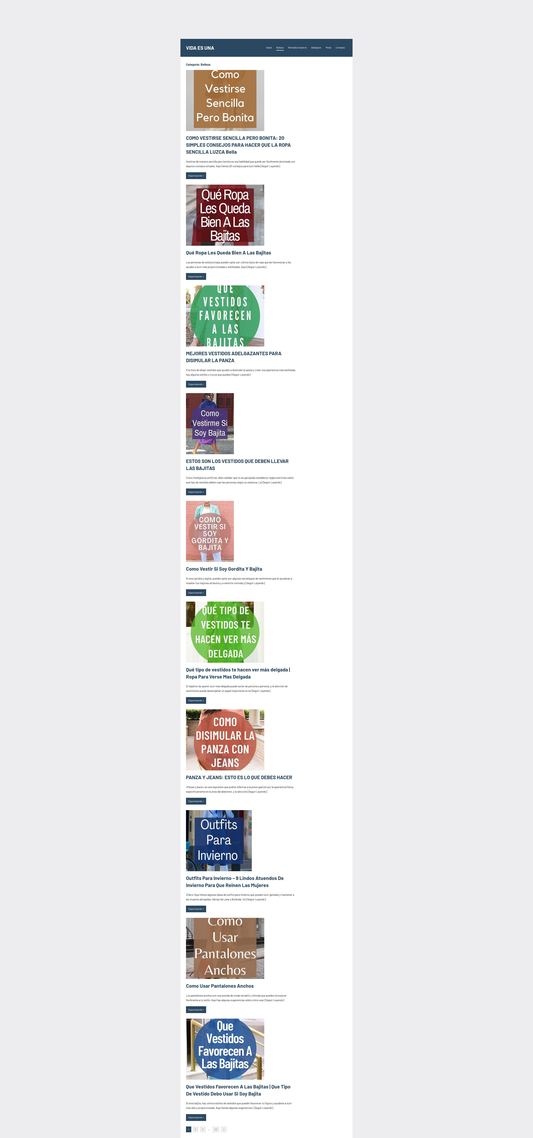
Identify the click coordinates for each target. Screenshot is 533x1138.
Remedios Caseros (297, 47)
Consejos (340, 47)
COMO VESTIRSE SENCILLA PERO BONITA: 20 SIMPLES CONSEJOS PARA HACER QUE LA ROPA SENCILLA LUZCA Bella (238, 145)
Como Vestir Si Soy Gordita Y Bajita (224, 569)
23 (216, 1129)
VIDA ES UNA (200, 48)
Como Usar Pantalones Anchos (220, 986)
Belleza (280, 47)
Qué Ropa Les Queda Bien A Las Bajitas (228, 252)
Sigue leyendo (195, 175)
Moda (328, 47)
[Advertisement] (266, 19)
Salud (269, 47)
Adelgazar (316, 47)
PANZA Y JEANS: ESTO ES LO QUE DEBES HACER (239, 777)
